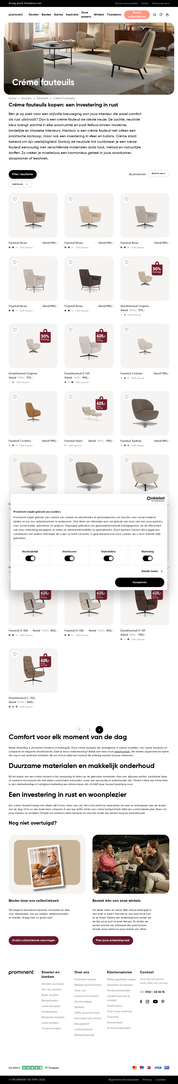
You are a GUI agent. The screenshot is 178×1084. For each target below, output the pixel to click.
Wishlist (161, 15)
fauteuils (42, 98)
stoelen (26, 98)
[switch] (69, 558)
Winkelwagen (167, 15)
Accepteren (140, 582)
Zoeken (155, 15)
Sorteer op (157, 174)
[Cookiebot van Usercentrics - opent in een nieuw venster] (149, 499)
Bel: (152, 992)
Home (13, 98)
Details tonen (150, 571)
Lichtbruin (17, 184)
